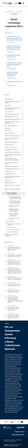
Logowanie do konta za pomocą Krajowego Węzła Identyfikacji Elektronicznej (14, 38)
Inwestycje (7, 130)
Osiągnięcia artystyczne (11, 149)
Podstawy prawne (19, 431)
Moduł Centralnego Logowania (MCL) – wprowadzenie (12, 74)
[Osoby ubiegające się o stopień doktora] (22, 155)
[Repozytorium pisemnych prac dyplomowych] (22, 176)
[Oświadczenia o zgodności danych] (22, 162)
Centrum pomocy (10, 11)
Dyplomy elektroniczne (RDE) (12, 119)
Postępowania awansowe (11, 168)
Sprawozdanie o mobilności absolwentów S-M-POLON (14, 255)
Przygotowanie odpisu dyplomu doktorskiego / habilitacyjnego (14, 309)
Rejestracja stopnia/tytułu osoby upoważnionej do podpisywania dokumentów (14, 263)
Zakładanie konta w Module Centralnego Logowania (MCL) (14, 64)
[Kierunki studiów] (22, 133)
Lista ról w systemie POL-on (14, 229)
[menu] (23, 3)
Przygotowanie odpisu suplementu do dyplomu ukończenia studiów (14, 316)
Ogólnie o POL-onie (10, 147)
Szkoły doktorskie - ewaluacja (12, 185)
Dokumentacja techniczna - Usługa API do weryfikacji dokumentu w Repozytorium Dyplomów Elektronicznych (15, 271)
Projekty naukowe (9, 174)
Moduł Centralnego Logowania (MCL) (12, 193)
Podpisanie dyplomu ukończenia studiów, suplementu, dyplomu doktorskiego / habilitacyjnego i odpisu (15, 299)
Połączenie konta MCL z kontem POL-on (14, 206)
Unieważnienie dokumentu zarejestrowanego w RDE (14, 285)
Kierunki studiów (9, 133)
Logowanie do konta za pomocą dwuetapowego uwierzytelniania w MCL (14, 47)
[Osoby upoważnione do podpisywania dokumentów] (22, 158)
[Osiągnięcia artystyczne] (22, 149)
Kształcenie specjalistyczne (12, 135)
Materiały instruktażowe (11, 142)
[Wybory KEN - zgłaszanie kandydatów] (22, 234)
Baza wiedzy (19, 11)
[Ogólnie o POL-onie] (22, 147)
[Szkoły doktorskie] (22, 183)
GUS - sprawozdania (10, 125)
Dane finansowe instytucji (11, 114)
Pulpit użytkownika (12, 227)
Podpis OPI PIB (11, 221)
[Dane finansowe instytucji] (22, 114)
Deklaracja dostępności (18, 434)
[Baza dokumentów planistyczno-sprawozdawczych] (22, 108)
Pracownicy (8, 171)
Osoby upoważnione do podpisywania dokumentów (12, 159)
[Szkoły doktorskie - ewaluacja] (22, 185)
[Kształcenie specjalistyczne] (22, 136)
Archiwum (7, 105)
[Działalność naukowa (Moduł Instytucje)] (22, 122)
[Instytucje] (22, 128)
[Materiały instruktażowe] (22, 142)
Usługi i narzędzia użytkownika (14, 14)
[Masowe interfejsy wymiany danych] (22, 138)
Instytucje (7, 128)
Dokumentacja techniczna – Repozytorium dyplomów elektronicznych (14, 249)
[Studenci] (22, 180)
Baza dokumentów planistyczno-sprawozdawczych (13, 108)
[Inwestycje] (22, 131)
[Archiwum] (22, 105)
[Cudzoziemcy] (22, 112)
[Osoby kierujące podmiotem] (22, 152)
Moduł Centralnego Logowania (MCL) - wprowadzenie (13, 214)
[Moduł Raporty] (22, 144)
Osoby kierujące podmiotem (12, 152)
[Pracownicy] (22, 171)
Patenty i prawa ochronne (11, 166)
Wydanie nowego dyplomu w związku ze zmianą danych (15, 278)
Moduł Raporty (8, 144)
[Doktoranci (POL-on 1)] (22, 117)
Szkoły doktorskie (9, 182)
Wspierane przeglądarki (13, 231)
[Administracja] (22, 99)
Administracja (8, 99)
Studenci (7, 180)
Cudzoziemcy (8, 111)
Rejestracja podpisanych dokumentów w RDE (14, 291)
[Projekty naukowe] (22, 174)
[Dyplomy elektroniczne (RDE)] (22, 119)
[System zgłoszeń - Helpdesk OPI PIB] (22, 224)
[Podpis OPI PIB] (22, 221)
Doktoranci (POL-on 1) (10, 116)
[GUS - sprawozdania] (22, 126)
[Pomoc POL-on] (7, 3)
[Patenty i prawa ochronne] (22, 166)
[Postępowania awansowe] (22, 169)
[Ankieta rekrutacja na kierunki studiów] (22, 101)
